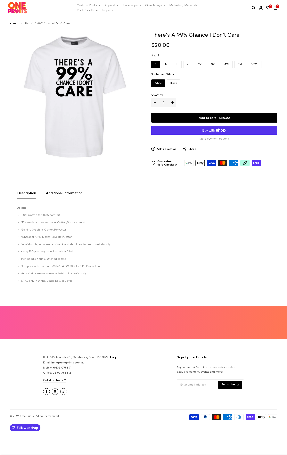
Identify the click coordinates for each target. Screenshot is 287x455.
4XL (226, 64)
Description (26, 193)
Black (173, 83)
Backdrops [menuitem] (130, 5)
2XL (200, 64)
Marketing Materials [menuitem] (183, 5)
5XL (240, 64)
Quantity (157, 95)
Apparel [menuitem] (109, 5)
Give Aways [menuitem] (153, 5)
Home (13, 23)
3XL (213, 64)
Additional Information (64, 193)
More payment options (214, 138)
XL (188, 64)
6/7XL (254, 64)
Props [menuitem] (106, 10)
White (158, 83)
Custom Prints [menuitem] (87, 5)
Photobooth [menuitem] (85, 10)
